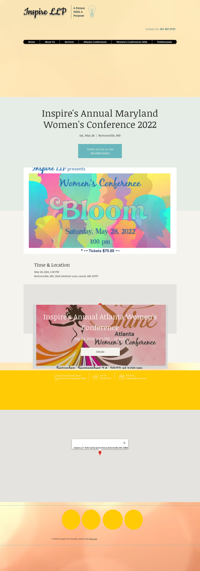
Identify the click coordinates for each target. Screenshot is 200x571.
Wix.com (93, 539)
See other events (100, 153)
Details (100, 351)
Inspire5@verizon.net (136, 378)
